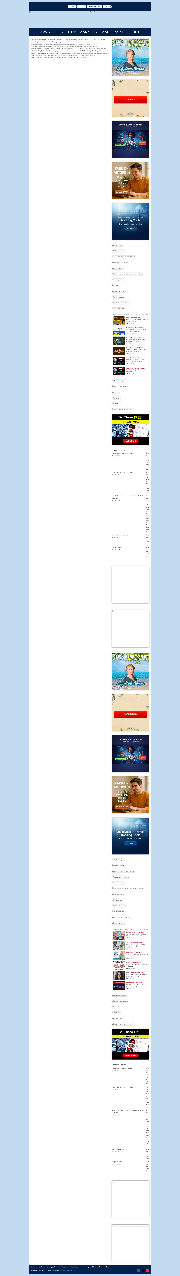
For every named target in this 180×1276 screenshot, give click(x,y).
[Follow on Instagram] (147, 1270)
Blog (81, 7)
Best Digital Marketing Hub (67, 1270)
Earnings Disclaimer (90, 1267)
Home (72, 7)
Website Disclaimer (75, 1267)
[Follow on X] (143, 1270)
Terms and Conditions (38, 1267)
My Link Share (94, 7)
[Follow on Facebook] (138, 1270)
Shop (107, 7)
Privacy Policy (51, 1267)
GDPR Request (62, 1267)
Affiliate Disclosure (104, 1267)
